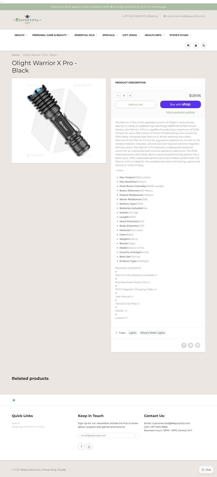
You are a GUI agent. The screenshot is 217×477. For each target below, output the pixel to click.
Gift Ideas (130, 35)
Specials (109, 35)
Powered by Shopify (54, 469)
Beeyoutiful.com (31, 469)
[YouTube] (89, 446)
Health (19, 35)
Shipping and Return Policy (28, 426)
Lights (132, 332)
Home (15, 54)
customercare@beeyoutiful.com (186, 16)
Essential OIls (85, 35)
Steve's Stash (179, 35)
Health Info (153, 35)
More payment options (180, 112)
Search (16, 423)
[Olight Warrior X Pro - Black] (59, 120)
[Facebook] (81, 446)
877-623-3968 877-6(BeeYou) (141, 16)
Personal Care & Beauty (49, 35)
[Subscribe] (135, 435)
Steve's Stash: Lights (153, 332)
